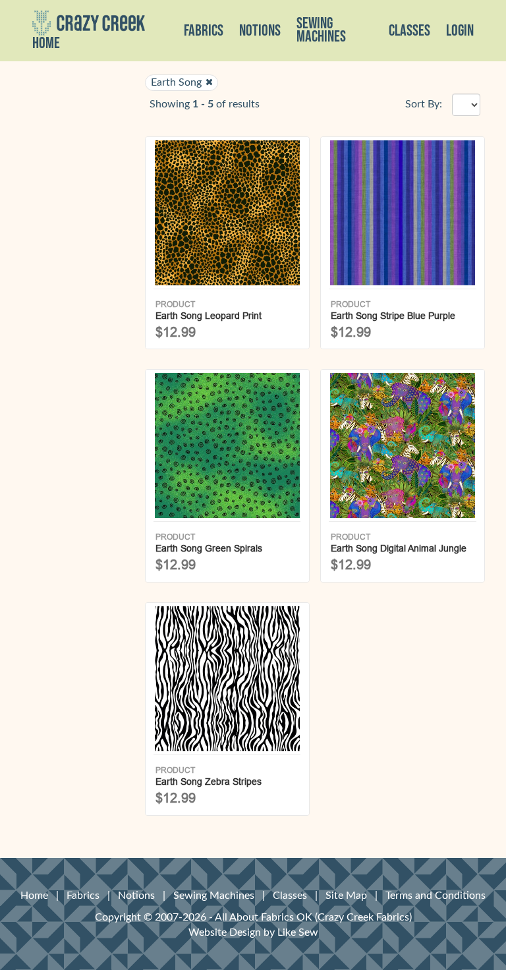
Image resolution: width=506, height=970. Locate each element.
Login (460, 31)
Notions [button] (260, 31)
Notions (136, 895)
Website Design (224, 932)
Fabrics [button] (203, 31)
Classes (409, 31)
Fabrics (83, 895)
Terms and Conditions (435, 895)
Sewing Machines (321, 30)
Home (46, 43)
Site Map (346, 895)
